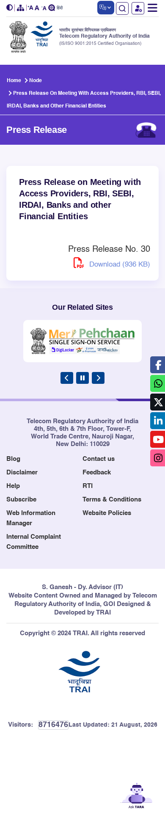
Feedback (96, 472)
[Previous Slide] (66, 378)
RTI (87, 486)
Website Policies (106, 513)
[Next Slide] (98, 378)
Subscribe (21, 499)
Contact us (98, 459)
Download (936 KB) (118, 264)
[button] (10, 7)
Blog (13, 459)
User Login (138, 8)
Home (14, 80)
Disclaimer (22, 472)
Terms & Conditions (111, 499)
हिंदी (60, 8)
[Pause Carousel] (82, 378)
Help (13, 486)
